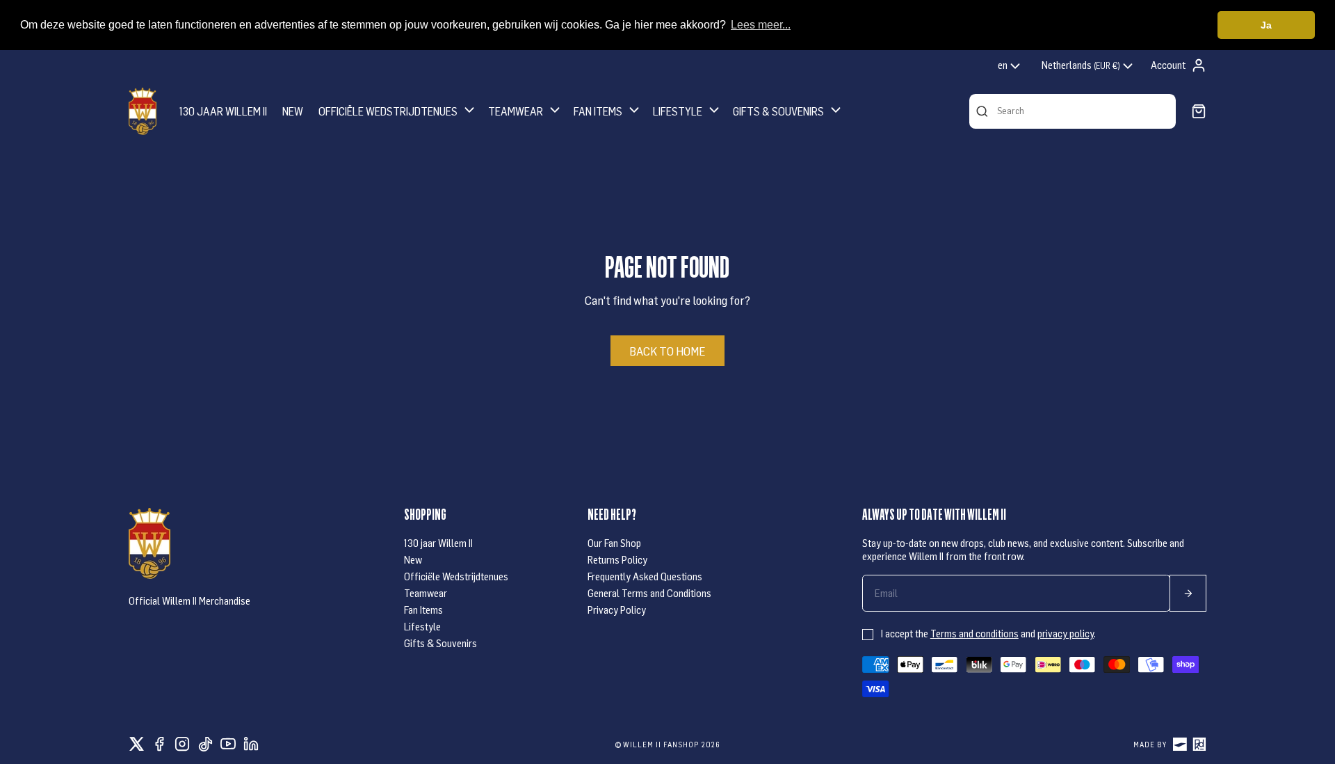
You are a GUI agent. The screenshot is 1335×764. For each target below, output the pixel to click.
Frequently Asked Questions (645, 576)
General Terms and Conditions (649, 593)
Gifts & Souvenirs (440, 643)
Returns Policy (617, 559)
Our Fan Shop (614, 542)
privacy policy (1065, 633)
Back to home (667, 350)
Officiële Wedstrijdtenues (456, 576)
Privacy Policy (617, 609)
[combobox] (1010, 66)
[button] (397, 111)
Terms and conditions (974, 633)
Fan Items (423, 609)
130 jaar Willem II (438, 542)
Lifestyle (422, 626)
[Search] (982, 111)
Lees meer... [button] (761, 25)
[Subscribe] (1188, 593)
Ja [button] (1266, 25)
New (413, 559)
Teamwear (425, 593)
